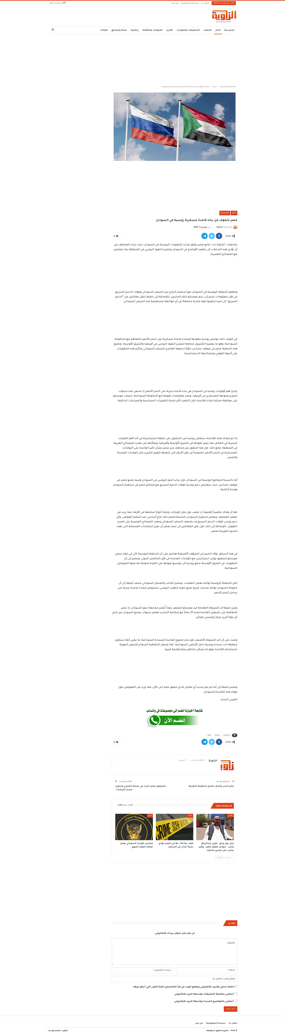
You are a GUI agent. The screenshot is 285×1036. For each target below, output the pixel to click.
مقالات (104, 30)
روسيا (217, 735)
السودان (226, 735)
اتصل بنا (205, 3)
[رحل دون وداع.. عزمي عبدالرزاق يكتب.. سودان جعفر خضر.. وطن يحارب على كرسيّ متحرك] (215, 827)
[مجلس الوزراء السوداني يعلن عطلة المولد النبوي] (134, 827)
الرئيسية (229, 30)
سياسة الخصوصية (190, 3)
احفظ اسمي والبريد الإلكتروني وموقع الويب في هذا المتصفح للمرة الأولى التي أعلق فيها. (183, 987)
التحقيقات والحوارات (188, 30)
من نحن (174, 3)
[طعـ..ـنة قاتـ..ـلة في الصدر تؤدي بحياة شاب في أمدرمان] (174, 827)
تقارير (169, 30)
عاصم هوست (54, 1031)
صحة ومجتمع (119, 30)
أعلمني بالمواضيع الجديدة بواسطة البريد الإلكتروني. (204, 1001)
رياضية (135, 30)
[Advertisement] (142, 59)
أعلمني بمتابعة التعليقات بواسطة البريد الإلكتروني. (204, 994)
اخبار (218, 30)
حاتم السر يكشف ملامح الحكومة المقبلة (211, 786)
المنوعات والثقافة (152, 30)
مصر (209, 735)
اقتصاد (208, 30)
